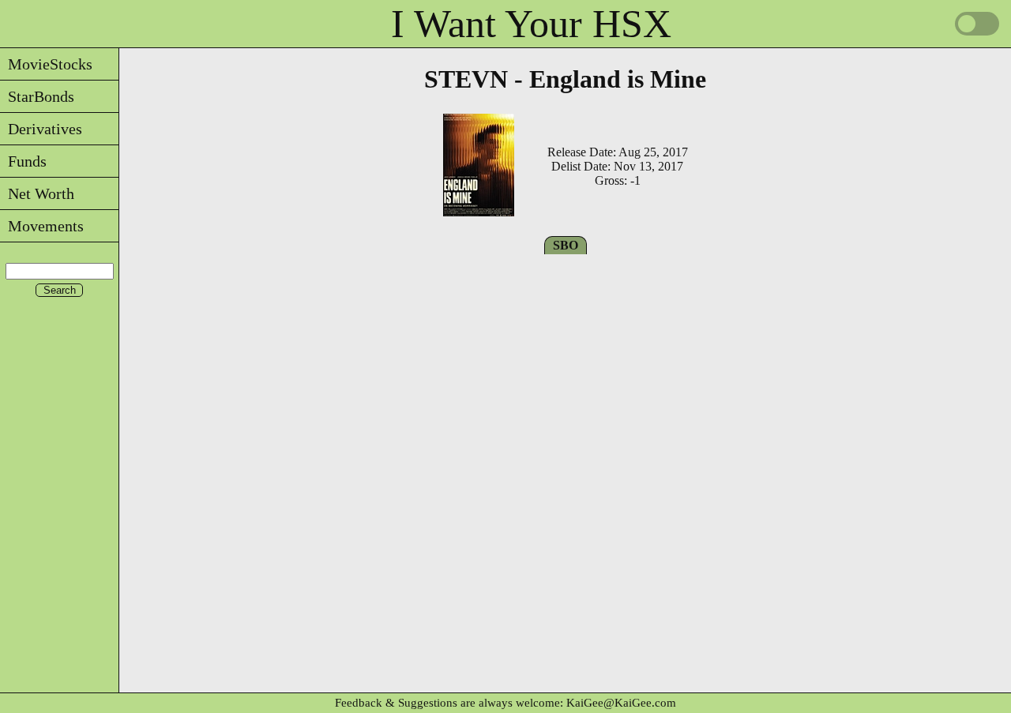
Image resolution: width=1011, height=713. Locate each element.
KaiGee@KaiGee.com (621, 702)
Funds (23, 161)
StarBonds (37, 96)
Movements (42, 226)
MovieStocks (46, 64)
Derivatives (41, 128)
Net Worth (37, 193)
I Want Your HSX (531, 24)
